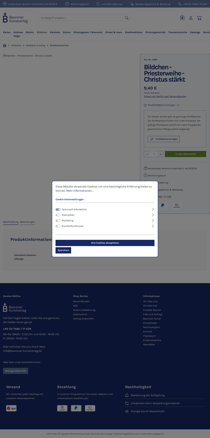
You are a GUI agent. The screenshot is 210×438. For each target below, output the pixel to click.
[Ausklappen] (152, 209)
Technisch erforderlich (74, 209)
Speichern (63, 250)
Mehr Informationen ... (80, 190)
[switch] (58, 215)
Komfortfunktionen (73, 226)
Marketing (67, 220)
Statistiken (68, 215)
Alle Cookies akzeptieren (105, 242)
